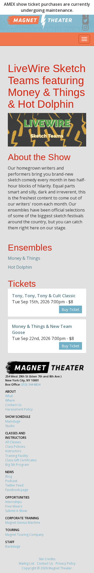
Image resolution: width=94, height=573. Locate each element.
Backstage (12, 546)
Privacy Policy (65, 563)
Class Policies (15, 446)
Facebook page (16, 490)
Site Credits (47, 559)
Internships (13, 502)
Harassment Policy (19, 409)
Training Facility (16, 455)
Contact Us (13, 405)
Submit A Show (16, 511)
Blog (8, 476)
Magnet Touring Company (24, 534)
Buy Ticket (70, 309)
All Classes (13, 442)
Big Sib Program (17, 464)
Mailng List (26, 563)
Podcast (11, 481)
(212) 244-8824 (30, 384)
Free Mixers (13, 506)
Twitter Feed (14, 485)
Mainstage (12, 421)
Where (10, 400)
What (9, 396)
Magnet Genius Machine (22, 522)
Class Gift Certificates (21, 460)
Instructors (13, 451)
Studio (10, 426)
